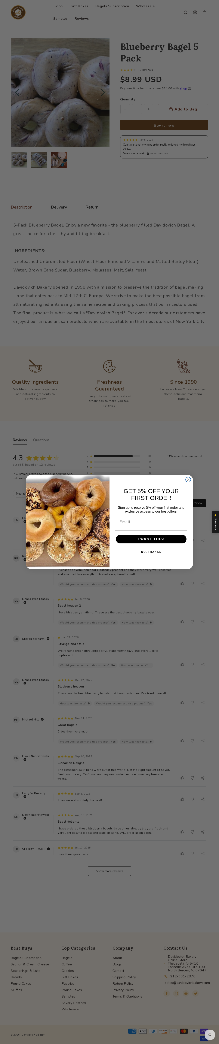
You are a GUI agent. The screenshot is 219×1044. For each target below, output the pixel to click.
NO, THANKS (151, 551)
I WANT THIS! (151, 539)
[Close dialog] (188, 479)
